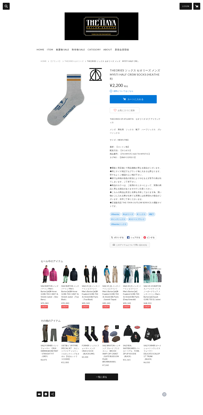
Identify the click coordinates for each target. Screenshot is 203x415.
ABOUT (107, 49)
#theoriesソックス (118, 224)
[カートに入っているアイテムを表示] (196, 6)
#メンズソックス (118, 219)
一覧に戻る (101, 377)
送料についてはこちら (123, 91)
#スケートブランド (136, 219)
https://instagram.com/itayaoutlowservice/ (164, 394)
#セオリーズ (128, 214)
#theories (115, 214)
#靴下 (151, 214)
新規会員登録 (122, 49)
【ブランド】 (55, 61)
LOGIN (185, 6)
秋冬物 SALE (78, 49)
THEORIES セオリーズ (74, 61)
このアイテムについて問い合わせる (131, 245)
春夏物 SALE (62, 49)
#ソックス (141, 214)
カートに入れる (135, 99)
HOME (40, 49)
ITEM (50, 49)
